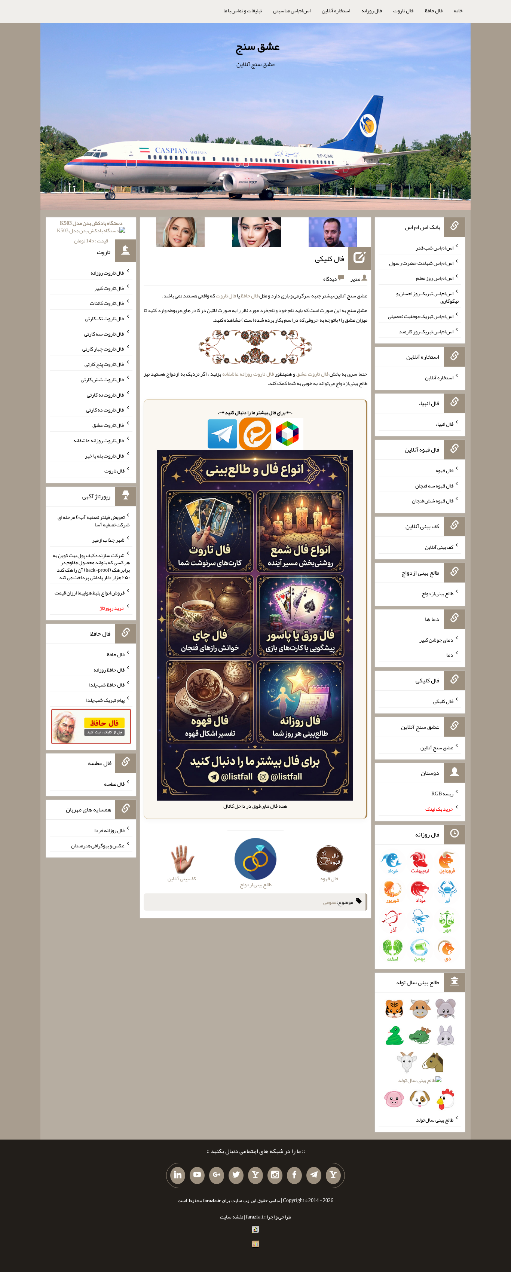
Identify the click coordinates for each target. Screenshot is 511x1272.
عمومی (330, 902)
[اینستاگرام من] (274, 1175)
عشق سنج (257, 46)
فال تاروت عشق (312, 374)
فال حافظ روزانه (109, 669)
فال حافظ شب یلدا (107, 684)
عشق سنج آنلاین (436, 747)
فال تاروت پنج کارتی (105, 364)
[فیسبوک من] (294, 1175)
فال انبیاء (444, 424)
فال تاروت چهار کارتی (103, 348)
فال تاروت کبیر (109, 287)
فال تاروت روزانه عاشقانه (248, 374)
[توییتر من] (236, 1175)
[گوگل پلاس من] (216, 1175)
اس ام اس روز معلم (434, 278)
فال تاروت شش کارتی (103, 379)
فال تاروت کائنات (107, 303)
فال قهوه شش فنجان (432, 500)
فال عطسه (114, 784)
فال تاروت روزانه (108, 272)
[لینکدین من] (177, 1175)
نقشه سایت (231, 1216)
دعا (449, 654)
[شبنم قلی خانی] (180, 234)
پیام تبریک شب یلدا (105, 700)
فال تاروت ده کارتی (105, 409)
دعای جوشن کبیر (436, 639)
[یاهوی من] (333, 1175)
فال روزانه (371, 10)
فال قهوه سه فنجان (434, 485)
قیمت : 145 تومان (91, 232)
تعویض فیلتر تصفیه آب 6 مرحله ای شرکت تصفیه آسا (94, 521)
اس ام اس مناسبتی (291, 10)
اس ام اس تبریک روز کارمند (426, 331)
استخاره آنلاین (336, 10)
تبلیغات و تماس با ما (242, 10)
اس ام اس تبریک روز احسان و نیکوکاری (427, 297)
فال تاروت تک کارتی (105, 318)
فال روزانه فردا (109, 830)
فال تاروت (403, 10)
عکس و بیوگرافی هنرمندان (98, 845)
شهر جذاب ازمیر (108, 540)
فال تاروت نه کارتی (106, 394)
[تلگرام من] (313, 1175)
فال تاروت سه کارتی (104, 333)
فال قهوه (444, 470)
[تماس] (255, 1175)
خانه (458, 10)
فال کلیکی (329, 258)
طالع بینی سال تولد (434, 1119)
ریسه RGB (442, 793)
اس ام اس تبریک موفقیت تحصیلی (420, 316)
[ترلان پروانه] (256, 234)
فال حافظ (434, 10)
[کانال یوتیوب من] (197, 1175)
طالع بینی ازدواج (437, 593)
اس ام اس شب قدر (434, 247)
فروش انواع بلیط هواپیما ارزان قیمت (90, 592)
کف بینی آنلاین (439, 547)
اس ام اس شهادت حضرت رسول (421, 262)
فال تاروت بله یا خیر (105, 455)
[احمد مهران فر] (333, 234)
